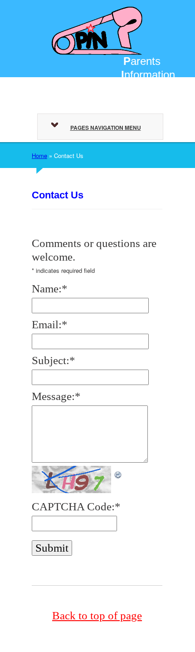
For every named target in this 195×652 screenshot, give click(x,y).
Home (39, 155)
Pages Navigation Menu (105, 127)
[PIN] (97, 29)
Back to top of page (97, 615)
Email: (50, 324)
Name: (50, 288)
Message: (56, 396)
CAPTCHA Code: (76, 506)
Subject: (53, 360)
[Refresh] (118, 472)
